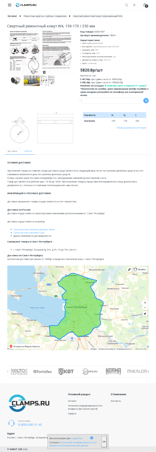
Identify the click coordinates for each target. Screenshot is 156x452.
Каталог (12, 16)
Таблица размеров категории (131, 127)
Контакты (116, 400)
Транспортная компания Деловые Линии (34, 229)
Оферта (72, 413)
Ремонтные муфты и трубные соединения (45, 16)
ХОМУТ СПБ (16, 449)
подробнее (77, 438)
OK (104, 441)
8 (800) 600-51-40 (30, 425)
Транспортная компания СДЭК (28, 232)
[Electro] (26, 5)
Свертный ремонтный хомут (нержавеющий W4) (97, 16)
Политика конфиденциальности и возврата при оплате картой (85, 407)
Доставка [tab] (12, 151)
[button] (126, 4)
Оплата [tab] (28, 151)
